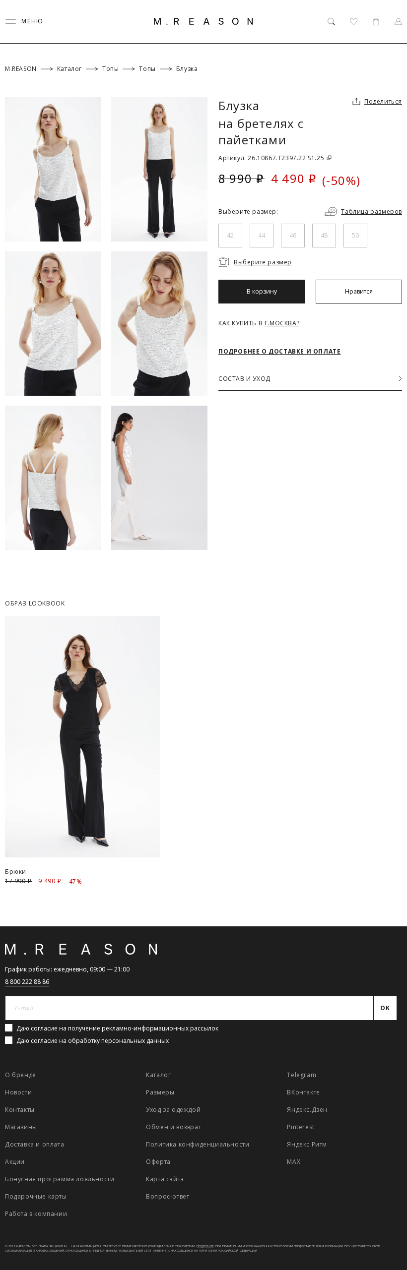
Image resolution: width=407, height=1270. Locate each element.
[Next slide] (386, 595)
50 (355, 235)
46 (292, 235)
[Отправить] (388, 81)
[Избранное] (353, 21)
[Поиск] (331, 21)
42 (230, 235)
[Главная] (203, 21)
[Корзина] (376, 21)
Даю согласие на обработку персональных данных (92, 1040)
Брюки (15, 871)
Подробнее (205, 1246)
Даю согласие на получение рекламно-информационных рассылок (117, 1028)
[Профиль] (398, 21)
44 (261, 235)
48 (324, 235)
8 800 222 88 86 (27, 981)
